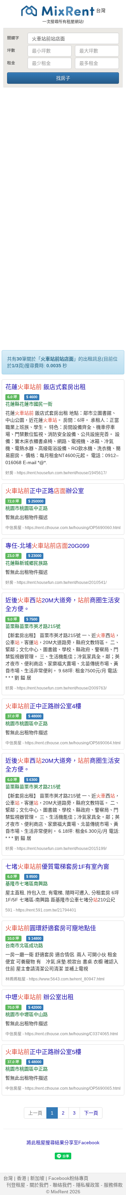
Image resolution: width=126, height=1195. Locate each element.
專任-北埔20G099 (47, 546)
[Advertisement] (63, 155)
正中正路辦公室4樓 (43, 706)
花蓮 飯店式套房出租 (45, 387)
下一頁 (91, 1113)
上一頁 (35, 1113)
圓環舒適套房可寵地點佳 (50, 928)
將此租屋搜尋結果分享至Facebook (63, 1142)
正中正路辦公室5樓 (43, 1052)
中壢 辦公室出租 (39, 997)
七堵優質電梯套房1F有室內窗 (57, 866)
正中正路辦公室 (44, 491)
